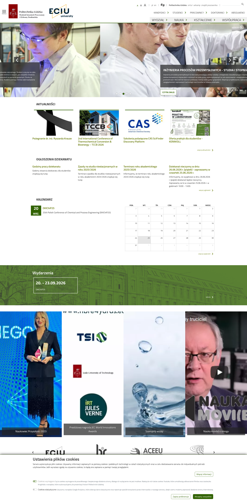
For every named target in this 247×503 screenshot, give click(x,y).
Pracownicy (197, 12)
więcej (208, 297)
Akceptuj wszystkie (203, 496)
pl (152, 5)
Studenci (178, 12)
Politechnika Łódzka (178, 5)
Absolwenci (238, 12)
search (242, 4)
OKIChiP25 (48, 208)
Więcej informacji (203, 474)
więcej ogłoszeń (204, 190)
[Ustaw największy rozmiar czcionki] (145, 5)
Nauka (179, 20)
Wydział (158, 20)
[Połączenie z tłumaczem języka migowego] (163, 5)
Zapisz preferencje (181, 496)
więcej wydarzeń (204, 253)
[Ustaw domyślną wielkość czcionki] (137, 5)
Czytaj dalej (68, 92)
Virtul (190, 5)
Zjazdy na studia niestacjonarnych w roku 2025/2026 (97, 168)
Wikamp (196, 5)
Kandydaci (159, 12)
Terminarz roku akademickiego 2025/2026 (140, 168)
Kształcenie (203, 20)
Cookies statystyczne (47, 489)
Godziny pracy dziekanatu (46, 166)
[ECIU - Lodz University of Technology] (60, 11)
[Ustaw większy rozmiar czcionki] (141, 5)
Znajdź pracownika (209, 5)
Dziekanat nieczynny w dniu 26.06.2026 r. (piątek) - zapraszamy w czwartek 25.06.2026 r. (189, 169)
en (155, 5)
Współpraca (231, 20)
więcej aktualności (203, 150)
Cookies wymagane (46, 481)
